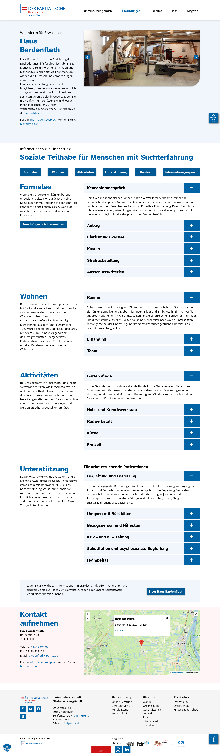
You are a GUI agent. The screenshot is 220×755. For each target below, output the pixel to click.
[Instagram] (118, 749)
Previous (87, 57)
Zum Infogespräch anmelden (43, 224)
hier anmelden (29, 124)
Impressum (181, 702)
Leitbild (147, 713)
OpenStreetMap (179, 672)
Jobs (174, 11)
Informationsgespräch (43, 119)
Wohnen (58, 172)
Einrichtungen (131, 11)
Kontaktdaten (33, 113)
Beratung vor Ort (122, 706)
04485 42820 (39, 647)
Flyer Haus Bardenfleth (166, 591)
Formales (30, 172)
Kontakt (146, 172)
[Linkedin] (127, 749)
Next (195, 57)
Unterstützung (116, 172)
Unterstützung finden (98, 11)
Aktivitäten (85, 172)
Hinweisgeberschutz (186, 709)
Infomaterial (150, 721)
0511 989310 (81, 715)
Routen (119, 630)
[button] (7, 748)
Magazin (192, 11)
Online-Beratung (122, 702)
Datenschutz (181, 706)
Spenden (148, 725)
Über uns (156, 11)
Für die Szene (120, 709)
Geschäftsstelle (152, 709)
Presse (147, 717)
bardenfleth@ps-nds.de (43, 655)
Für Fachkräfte (120, 713)
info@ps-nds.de (70, 723)
